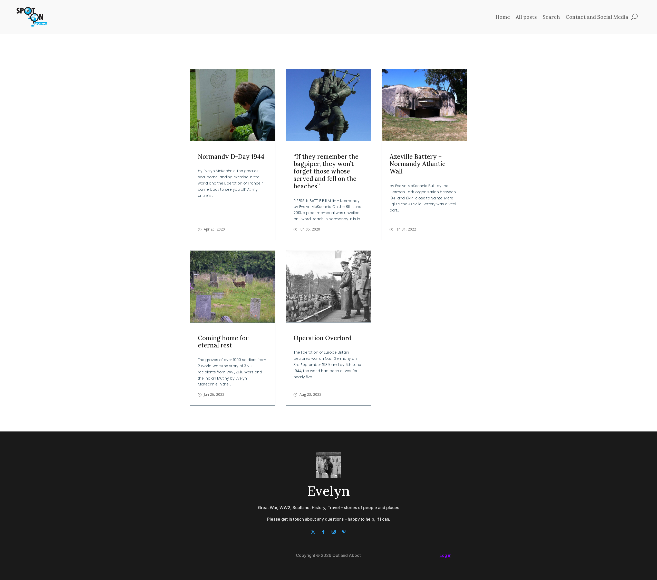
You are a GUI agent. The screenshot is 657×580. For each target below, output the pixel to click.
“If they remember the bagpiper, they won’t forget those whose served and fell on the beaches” (326, 171)
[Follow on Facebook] (323, 532)
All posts (526, 17)
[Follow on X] (313, 532)
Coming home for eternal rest (223, 341)
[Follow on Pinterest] (344, 532)
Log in (445, 555)
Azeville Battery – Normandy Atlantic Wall (418, 164)
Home (502, 17)
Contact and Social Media (597, 17)
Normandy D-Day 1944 (231, 157)
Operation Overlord (323, 338)
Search (551, 17)
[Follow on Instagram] (334, 532)
